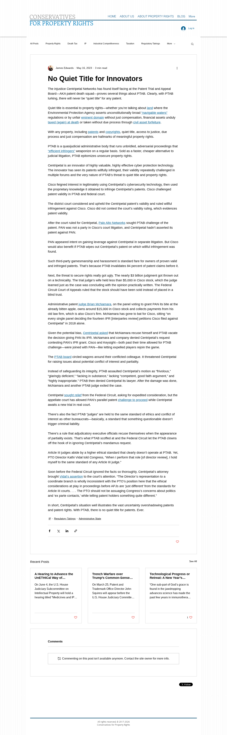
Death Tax (72, 43)
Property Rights (53, 43)
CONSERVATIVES (52, 17)
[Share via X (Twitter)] (58, 531)
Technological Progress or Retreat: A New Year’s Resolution (170, 576)
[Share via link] (75, 531)
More (169, 43)
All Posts (34, 43)
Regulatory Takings (150, 43)
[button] (192, 43)
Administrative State (90, 518)
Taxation (130, 43)
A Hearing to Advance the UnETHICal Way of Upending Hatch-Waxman (54, 576)
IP (85, 43)
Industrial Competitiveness (106, 43)
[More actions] (177, 68)
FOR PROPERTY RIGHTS (61, 23)
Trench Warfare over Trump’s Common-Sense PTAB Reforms (111, 576)
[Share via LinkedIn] (67, 531)
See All (193, 561)
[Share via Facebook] (49, 531)
